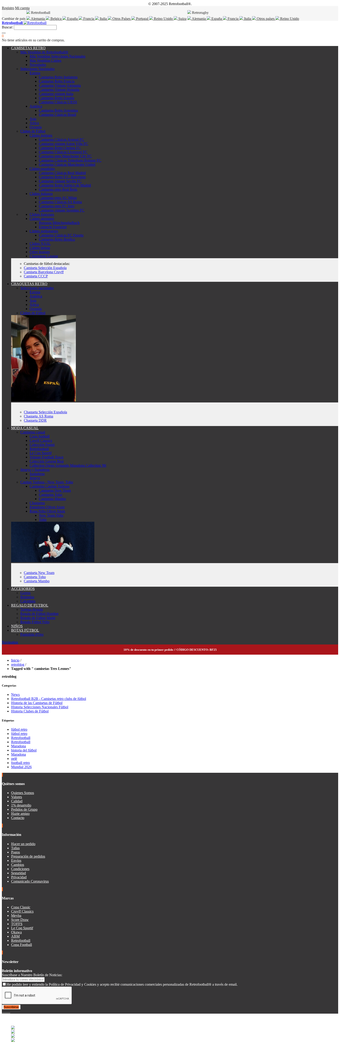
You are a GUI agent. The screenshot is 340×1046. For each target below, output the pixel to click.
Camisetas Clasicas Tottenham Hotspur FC (70, 160)
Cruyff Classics (41, 440)
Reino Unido (163, 19)
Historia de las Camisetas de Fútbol (36, 703)
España (72, 19)
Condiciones (20, 869)
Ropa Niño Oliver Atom (47, 511)
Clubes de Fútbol (32, 131)
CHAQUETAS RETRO (29, 284)
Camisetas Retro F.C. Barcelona (62, 177)
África (34, 123)
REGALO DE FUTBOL (29, 605)
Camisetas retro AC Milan (58, 198)
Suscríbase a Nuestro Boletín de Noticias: (32, 975)
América (36, 106)
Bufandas (27, 597)
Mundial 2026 (21, 767)
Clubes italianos (41, 194)
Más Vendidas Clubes (45, 60)
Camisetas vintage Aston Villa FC (63, 144)
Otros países (265, 19)
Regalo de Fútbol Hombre (39, 614)
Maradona (18, 746)
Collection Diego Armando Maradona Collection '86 (68, 465)
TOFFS (16, 924)
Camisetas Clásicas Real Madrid (62, 173)
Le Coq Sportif (41, 453)
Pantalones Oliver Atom (47, 507)
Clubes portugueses (44, 231)
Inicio (15, 660)
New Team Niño (51, 515)
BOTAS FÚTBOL (25, 630)
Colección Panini (42, 445)
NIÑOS (17, 626)
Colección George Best (47, 461)
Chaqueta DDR (35, 420)
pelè (14, 759)
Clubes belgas (40, 248)
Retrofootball (39, 449)
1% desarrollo (21, 805)
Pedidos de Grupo (24, 809)
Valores (16, 797)
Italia (103, 19)
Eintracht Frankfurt (53, 227)
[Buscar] (4, 33)
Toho (42, 519)
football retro (20, 763)
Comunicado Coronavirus (30, 881)
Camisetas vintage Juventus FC (61, 210)
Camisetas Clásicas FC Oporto (61, 235)
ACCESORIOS (23, 589)
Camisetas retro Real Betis (58, 189)
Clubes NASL (40, 243)
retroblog (17, 664)
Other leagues (40, 252)
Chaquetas (37, 503)
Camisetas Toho (50, 495)
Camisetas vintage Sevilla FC (60, 181)
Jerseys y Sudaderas (34, 470)
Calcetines (27, 601)
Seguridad (18, 873)
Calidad (16, 801)
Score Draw (20, 920)
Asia (33, 119)
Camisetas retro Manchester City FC (65, 156)
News (15, 694)
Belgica (55, 19)
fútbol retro (19, 729)
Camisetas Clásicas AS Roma (60, 202)
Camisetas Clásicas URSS (58, 102)
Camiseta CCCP (36, 276)
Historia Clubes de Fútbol (30, 711)
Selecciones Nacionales (37, 69)
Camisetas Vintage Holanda (59, 90)
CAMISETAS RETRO (28, 48)
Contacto (17, 818)
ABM (15, 936)
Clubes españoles (42, 169)
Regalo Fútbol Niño (34, 622)
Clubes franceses (42, 214)
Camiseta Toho (35, 577)
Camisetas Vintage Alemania (60, 85)
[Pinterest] (9, 1011)
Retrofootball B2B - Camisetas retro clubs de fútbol (48, 699)
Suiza (181, 19)
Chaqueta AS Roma (38, 416)
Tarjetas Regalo (31, 609)
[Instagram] (6, 1011)
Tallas (15, 848)
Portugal (142, 19)
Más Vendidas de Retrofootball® (44, 52)
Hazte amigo (20, 814)
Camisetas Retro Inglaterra (58, 77)
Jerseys (35, 478)
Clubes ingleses (41, 135)
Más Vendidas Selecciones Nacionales (57, 56)
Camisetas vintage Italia (56, 94)
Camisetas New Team (55, 490)
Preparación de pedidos (28, 856)
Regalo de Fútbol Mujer (37, 618)
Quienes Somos (22, 793)
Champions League (44, 256)
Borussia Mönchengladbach (59, 223)
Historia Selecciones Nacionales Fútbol (39, 707)
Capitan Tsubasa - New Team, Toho (46, 482)
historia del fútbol (24, 750)
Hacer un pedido (23, 844)
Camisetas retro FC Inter (56, 206)
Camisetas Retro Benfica (57, 239)
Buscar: (7, 27)
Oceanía (36, 127)
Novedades (38, 65)
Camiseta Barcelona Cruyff (44, 272)
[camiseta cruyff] (52, 561)
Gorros (25, 593)
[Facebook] (3, 1011)
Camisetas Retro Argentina (58, 110)
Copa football (39, 436)
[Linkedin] (8, 1011)
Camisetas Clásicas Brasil (57, 115)
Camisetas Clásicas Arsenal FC (61, 139)
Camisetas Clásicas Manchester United (67, 164)
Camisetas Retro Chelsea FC (60, 148)
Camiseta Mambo (36, 581)
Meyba (16, 915)
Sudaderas (37, 474)
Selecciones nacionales (37, 288)
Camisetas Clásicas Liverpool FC (63, 152)
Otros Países (121, 19)
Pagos (15, 852)
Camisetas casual (32, 432)
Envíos (16, 860)
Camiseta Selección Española (45, 268)
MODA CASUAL (25, 428)
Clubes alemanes (42, 219)
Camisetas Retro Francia (56, 81)
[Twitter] (5, 1011)
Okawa (16, 932)
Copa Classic (20, 907)
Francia (88, 19)
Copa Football (21, 945)
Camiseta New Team (39, 573)
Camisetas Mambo (52, 499)
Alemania (38, 19)
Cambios (17, 865)
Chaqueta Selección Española (45, 412)
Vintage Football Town (46, 457)
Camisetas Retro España (56, 98)
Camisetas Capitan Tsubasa (49, 486)
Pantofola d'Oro (31, 634)
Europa (35, 73)
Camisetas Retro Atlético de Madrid (65, 185)
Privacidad (19, 877)
